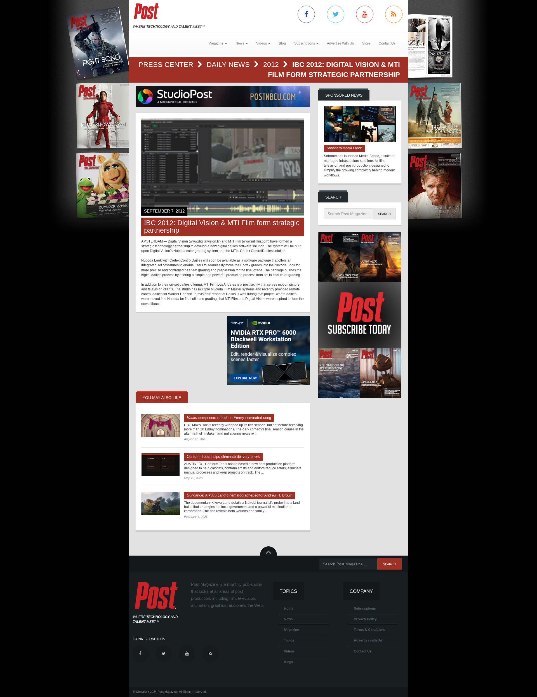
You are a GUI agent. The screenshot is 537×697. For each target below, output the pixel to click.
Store (366, 43)
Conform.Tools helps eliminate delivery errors (223, 456)
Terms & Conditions (369, 630)
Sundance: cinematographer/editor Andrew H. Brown (239, 495)
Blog (282, 43)
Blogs (288, 662)
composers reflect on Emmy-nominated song (229, 418)
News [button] (240, 43)
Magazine (291, 630)
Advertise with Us (368, 640)
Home (288, 608)
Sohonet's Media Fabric (344, 148)
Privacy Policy (365, 619)
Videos (289, 651)
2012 (272, 64)
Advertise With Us (340, 43)
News (288, 619)
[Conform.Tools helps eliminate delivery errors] (160, 464)
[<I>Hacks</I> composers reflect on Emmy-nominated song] (160, 425)
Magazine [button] (216, 43)
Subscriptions (365, 608)
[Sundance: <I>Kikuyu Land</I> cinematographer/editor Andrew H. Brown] (160, 503)
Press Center (166, 64)
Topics (289, 640)
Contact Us (387, 43)
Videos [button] (262, 43)
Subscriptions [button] (305, 43)
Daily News (229, 64)
